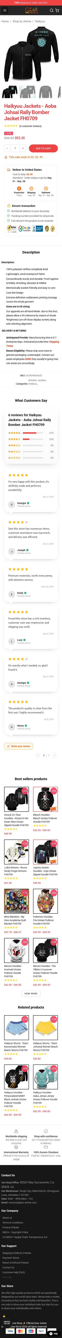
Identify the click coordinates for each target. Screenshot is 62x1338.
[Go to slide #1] (9, 92)
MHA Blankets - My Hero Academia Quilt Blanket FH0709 (15, 920)
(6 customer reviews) (30, 126)
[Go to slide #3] (45, 92)
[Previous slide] (6, 54)
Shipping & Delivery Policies (16, 1253)
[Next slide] (55, 54)
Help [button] (56, 1333)
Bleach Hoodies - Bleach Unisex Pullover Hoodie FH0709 (45, 818)
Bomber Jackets (37, 380)
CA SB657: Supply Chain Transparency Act (24, 1237)
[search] (52, 10)
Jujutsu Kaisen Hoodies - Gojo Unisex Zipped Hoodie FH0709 (45, 871)
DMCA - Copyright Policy (15, 1232)
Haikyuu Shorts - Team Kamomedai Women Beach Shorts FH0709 (16, 1047)
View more (31, 993)
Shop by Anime (22, 21)
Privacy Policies (10, 1227)
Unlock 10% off (7, 1323)
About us (7, 1217)
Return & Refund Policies (15, 1262)
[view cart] (57, 10)
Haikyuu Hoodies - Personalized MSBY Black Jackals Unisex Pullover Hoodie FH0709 (15, 1099)
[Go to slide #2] (27, 92)
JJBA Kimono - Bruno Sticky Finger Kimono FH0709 (15, 871)
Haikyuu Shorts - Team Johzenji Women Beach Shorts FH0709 (45, 1047)
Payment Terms (10, 1257)
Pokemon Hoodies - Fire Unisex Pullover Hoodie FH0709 (43, 920)
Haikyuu (40, 21)
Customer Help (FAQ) (13, 1272)
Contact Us (8, 1267)
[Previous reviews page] (38, 755)
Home (5, 21)
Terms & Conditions (12, 1222)
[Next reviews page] (55, 755)
